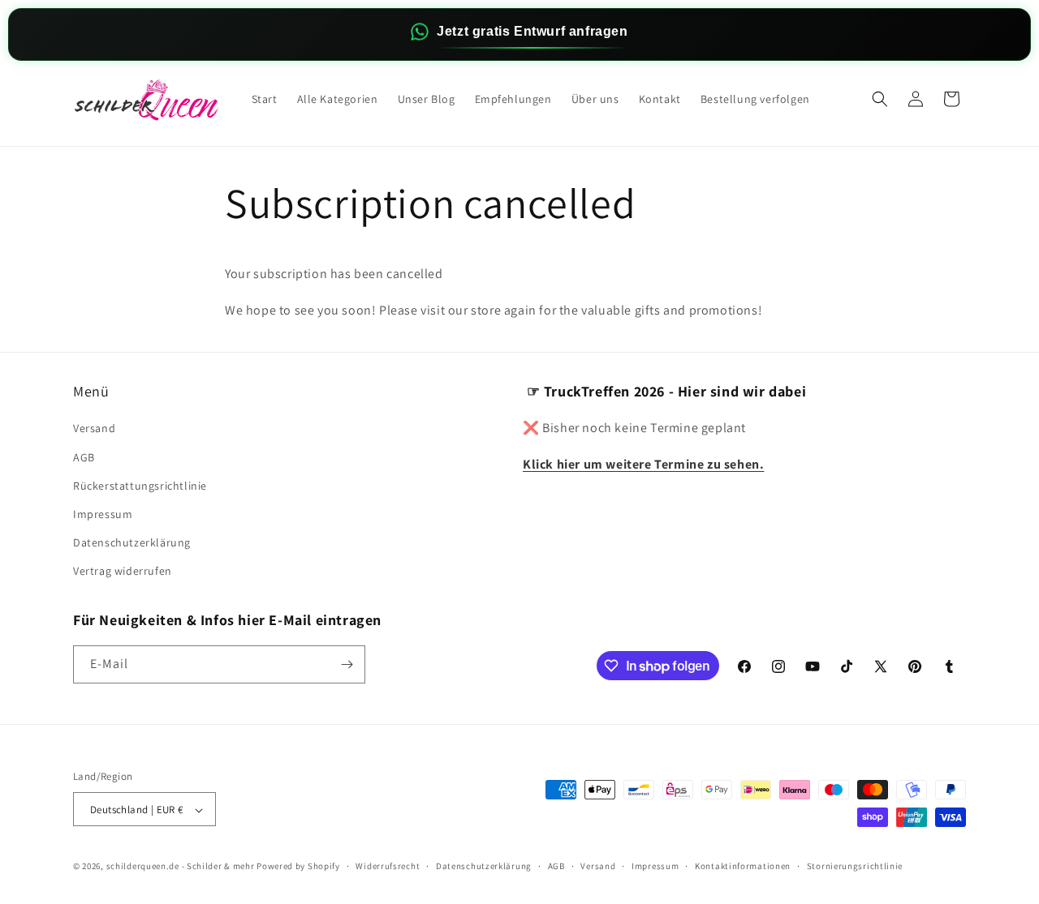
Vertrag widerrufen (122, 571)
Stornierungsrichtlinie (855, 866)
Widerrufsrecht (388, 866)
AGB (84, 457)
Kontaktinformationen (743, 866)
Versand (94, 429)
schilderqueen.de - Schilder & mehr (180, 866)
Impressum (102, 514)
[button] (880, 99)
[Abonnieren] (346, 664)
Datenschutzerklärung (132, 542)
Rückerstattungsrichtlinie (140, 485)
